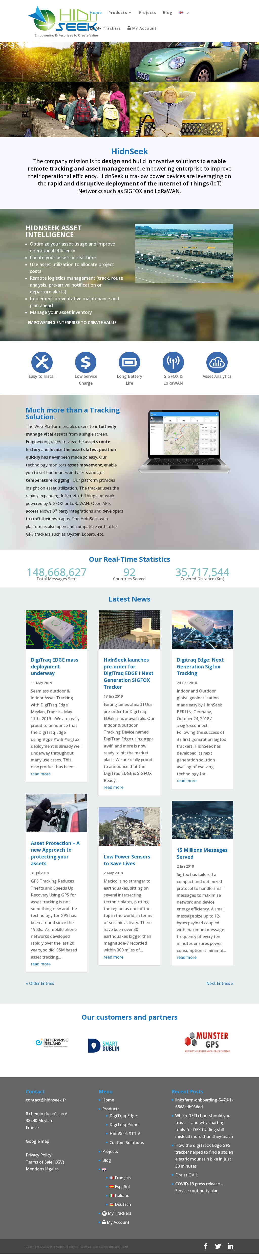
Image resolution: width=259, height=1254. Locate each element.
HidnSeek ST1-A (125, 1133)
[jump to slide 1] (121, 132)
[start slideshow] (116, 132)
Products (118, 13)
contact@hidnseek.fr (46, 1100)
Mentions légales (42, 1169)
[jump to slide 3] (132, 132)
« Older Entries (40, 983)
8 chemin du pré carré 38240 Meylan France (46, 1120)
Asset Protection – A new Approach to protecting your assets (55, 853)
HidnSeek (57, 1246)
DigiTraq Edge (123, 1115)
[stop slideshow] (143, 132)
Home (96, 13)
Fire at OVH (186, 1175)
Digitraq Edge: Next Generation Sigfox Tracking (200, 667)
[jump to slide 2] (127, 132)
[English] (184, 18)
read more (41, 774)
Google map (37, 1141)
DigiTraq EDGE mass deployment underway (54, 667)
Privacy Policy (38, 1155)
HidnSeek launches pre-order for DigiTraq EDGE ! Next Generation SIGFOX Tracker (129, 673)
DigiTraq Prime (124, 1124)
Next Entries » (219, 983)
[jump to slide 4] (137, 132)
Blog (167, 13)
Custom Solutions (127, 1142)
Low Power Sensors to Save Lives (127, 860)
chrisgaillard (118, 1246)
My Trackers (107, 28)
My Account (144, 28)
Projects (147, 13)
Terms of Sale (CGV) (45, 1162)
